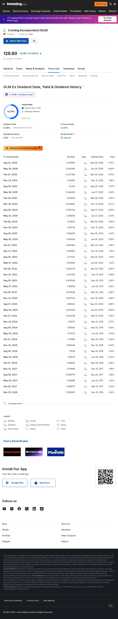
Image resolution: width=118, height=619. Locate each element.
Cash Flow (61, 76)
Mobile (5, 529)
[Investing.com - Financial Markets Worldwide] (17, 4)
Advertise (65, 529)
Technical (68, 68)
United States (60, 11)
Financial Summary (11, 76)
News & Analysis (35, 68)
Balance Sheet (48, 76)
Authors (64, 541)
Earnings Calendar (41, 11)
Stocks (6, 11)
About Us (65, 524)
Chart (19, 68)
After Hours (90, 11)
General (8, 68)
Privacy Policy (33, 600)
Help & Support (68, 535)
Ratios (72, 76)
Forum (81, 68)
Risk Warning (49, 600)
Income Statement (30, 76)
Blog (4, 524)
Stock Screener (20, 11)
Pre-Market (75, 11)
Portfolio (6, 535)
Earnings (94, 76)
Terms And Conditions (12, 600)
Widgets (6, 541)
